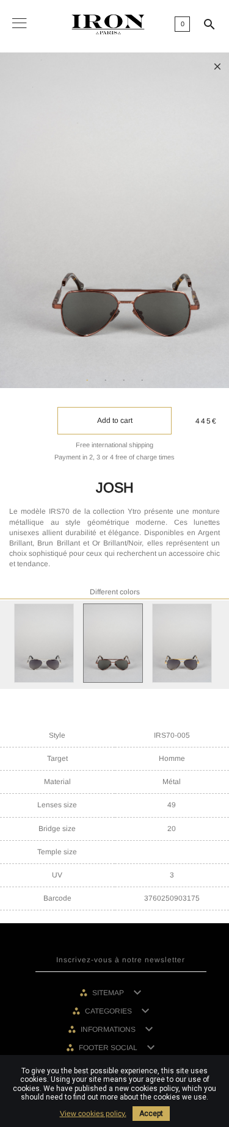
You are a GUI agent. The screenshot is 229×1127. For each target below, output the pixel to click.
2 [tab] (106, 381)
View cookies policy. (93, 1113)
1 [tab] (87, 381)
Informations (109, 1029)
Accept (151, 1113)
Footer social (109, 1047)
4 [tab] (142, 381)
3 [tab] (124, 381)
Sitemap (109, 992)
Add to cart (115, 420)
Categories (109, 1011)
